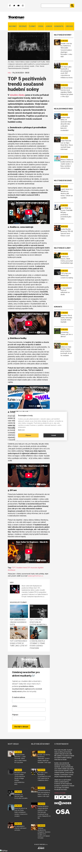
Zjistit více (21, 430)
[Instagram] (23, 6)
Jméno (14, 706)
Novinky (13, 26)
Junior (49, 26)
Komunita (58, 26)
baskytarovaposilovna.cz (35, 597)
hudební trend (22, 568)
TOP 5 (14, 568)
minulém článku (17, 95)
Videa (40, 26)
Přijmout (28, 435)
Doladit (53, 435)
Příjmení (15, 715)
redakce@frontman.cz (35, 576)
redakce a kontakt (59, 793)
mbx (9, 73)
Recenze (23, 26)
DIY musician (32, 568)
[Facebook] (10, 6)
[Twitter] (14, 6)
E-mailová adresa (18, 697)
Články (32, 26)
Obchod (69, 26)
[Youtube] (18, 6)
